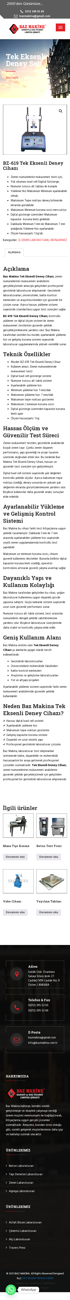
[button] (60, 111)
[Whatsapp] (11, 1290)
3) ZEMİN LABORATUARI (33, 240)
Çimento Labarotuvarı (22, 1231)
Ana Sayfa (12, 77)
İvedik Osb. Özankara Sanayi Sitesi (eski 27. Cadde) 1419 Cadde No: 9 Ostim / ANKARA (44, 978)
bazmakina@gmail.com (42, 1037)
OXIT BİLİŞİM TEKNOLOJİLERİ (37, 1278)
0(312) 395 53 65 (38, 1005)
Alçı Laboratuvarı (19, 1239)
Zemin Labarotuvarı (21, 1182)
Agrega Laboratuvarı (22, 1191)
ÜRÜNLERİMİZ (58, 240)
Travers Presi (17, 1248)
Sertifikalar (35, 1283)
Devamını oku (15, 857)
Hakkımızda (22, 1283)
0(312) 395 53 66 (38, 1010)
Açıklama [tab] (14, 252)
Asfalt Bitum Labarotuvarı (25, 1222)
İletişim (45, 1288)
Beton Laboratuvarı (21, 1166)
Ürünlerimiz (49, 1283)
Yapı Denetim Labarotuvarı (26, 1174)
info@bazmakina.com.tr (43, 1043)
